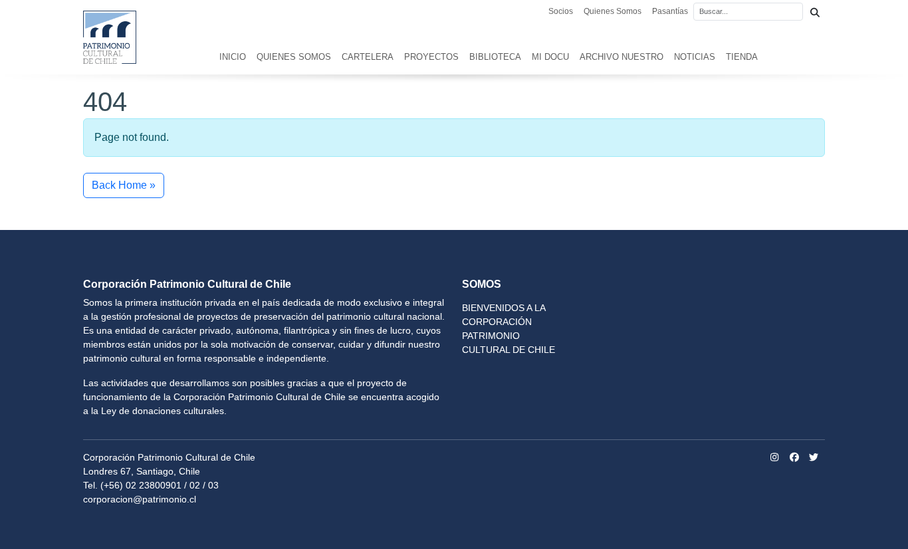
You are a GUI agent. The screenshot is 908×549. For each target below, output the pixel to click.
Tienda (742, 57)
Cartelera (368, 57)
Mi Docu (550, 57)
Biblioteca (495, 57)
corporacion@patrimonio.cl (139, 499)
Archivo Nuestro (621, 57)
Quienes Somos (612, 11)
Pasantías (670, 11)
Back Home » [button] (124, 185)
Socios (560, 11)
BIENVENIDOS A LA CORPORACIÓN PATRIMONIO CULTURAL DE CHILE (508, 328)
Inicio (232, 57)
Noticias (694, 57)
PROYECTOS (431, 57)
